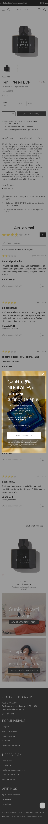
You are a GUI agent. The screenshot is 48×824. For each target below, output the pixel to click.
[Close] (43, 374)
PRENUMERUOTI (24, 435)
